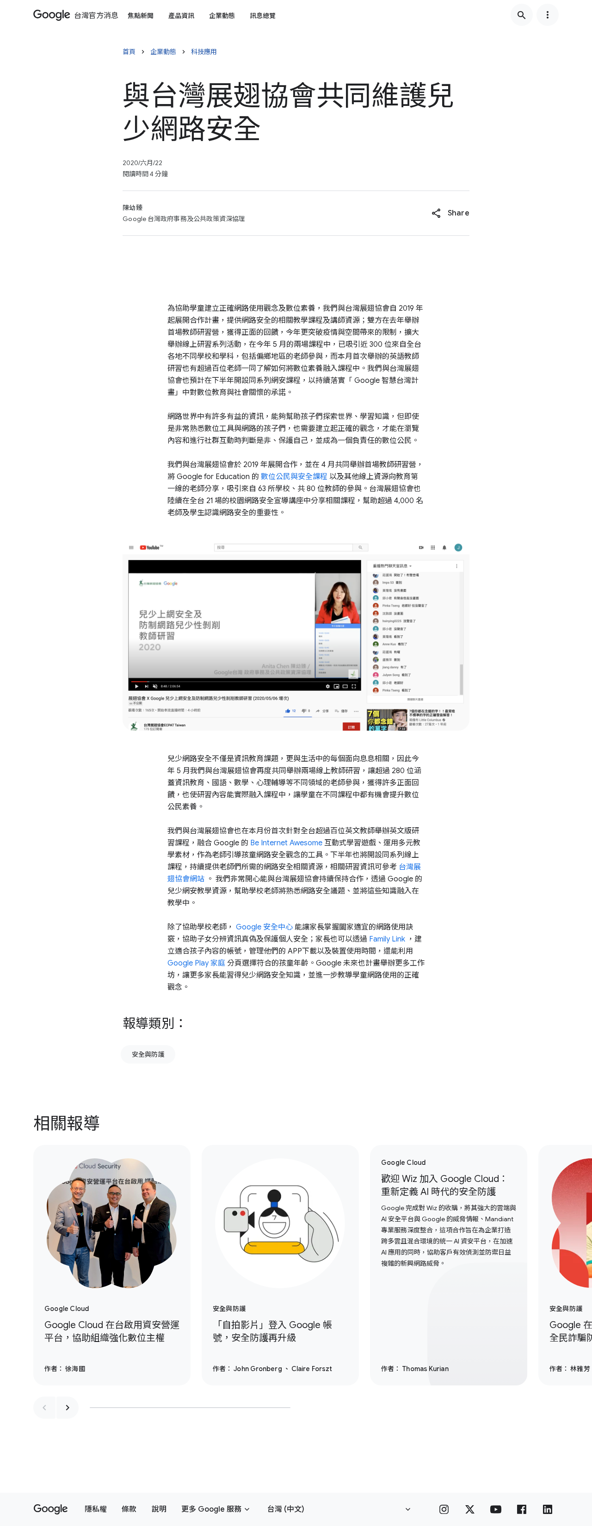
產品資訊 (181, 16)
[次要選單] (547, 15)
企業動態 (222, 16)
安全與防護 (148, 1054)
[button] (450, 213)
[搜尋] (522, 15)
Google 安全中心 (264, 927)
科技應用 (204, 52)
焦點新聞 (141, 16)
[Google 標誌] (50, 1509)
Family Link (387, 939)
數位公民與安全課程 (294, 476)
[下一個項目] (67, 1408)
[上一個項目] (44, 1408)
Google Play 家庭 (196, 963)
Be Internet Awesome (286, 843)
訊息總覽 (263, 16)
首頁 (129, 52)
